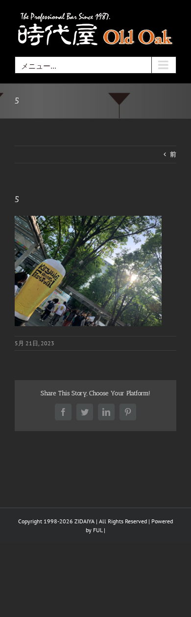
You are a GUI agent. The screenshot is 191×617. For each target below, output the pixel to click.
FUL (97, 530)
